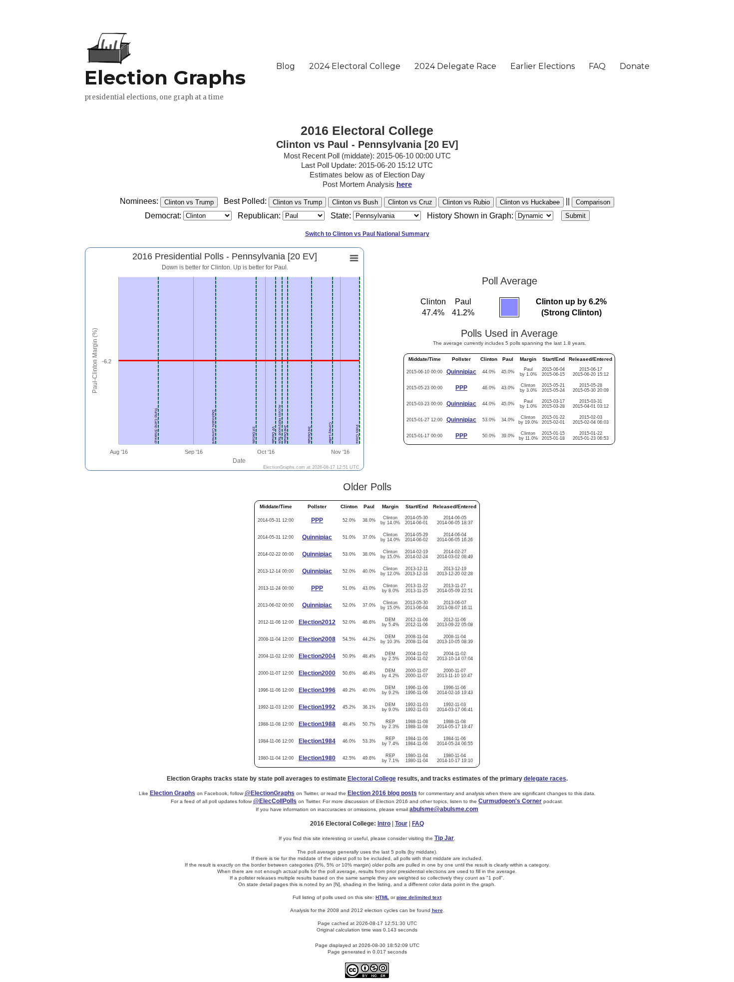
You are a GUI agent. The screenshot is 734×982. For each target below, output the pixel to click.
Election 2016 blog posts (382, 793)
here (404, 184)
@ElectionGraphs (270, 793)
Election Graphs (172, 793)
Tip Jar (444, 838)
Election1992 (317, 707)
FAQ (418, 823)
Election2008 (317, 639)
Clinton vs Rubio (466, 202)
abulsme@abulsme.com (443, 809)
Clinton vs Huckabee (530, 202)
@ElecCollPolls (275, 801)
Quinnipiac (461, 371)
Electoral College (372, 778)
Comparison (593, 202)
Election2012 (317, 622)
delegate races (545, 778)
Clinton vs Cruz (410, 202)
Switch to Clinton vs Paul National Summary (367, 233)
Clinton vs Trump (189, 202)
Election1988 (317, 724)
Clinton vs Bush (355, 202)
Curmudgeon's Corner (510, 801)
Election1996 (317, 690)
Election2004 (317, 656)
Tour (401, 823)
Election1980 (317, 758)
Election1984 (317, 741)
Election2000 (317, 673)
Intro (383, 823)
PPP (461, 387)
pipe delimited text (418, 897)
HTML (382, 897)
